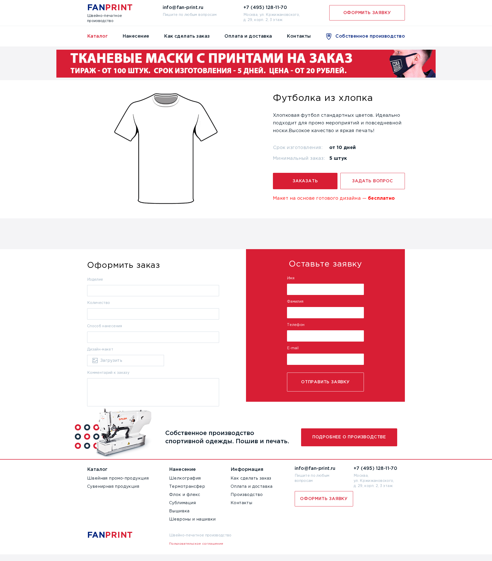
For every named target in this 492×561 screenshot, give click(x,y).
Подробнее (349, 437)
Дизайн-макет (100, 349)
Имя (290, 278)
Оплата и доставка (248, 36)
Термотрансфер (187, 487)
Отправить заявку (325, 382)
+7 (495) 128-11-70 (375, 469)
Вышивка (179, 511)
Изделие (95, 279)
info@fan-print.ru (315, 469)
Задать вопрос (372, 181)
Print (109, 8)
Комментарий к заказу (108, 372)
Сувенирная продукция (113, 487)
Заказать (305, 181)
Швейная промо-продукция (118, 478)
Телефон (295, 324)
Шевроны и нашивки (192, 519)
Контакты (299, 36)
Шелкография (185, 478)
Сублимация (182, 503)
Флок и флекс (184, 495)
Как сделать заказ (187, 36)
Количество (98, 302)
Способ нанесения (104, 326)
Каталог (97, 36)
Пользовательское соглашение (196, 543)
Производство (247, 495)
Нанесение (135, 36)
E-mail (293, 348)
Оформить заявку (367, 13)
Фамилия (295, 301)
